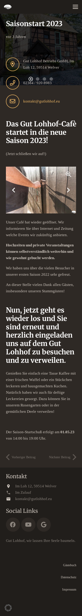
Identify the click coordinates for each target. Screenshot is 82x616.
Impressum (69, 589)
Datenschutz (68, 577)
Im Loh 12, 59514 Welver (35, 486)
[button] (75, 7)
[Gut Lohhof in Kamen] (8, 7)
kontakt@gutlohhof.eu (41, 101)
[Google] (44, 525)
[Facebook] (13, 525)
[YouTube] (28, 525)
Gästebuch (69, 565)
